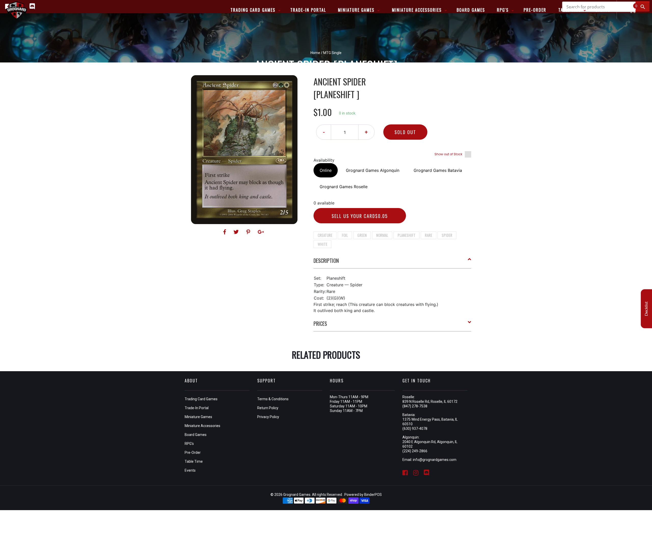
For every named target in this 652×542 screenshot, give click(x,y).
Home (315, 53)
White (322, 244)
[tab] (392, 262)
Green (362, 235)
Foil (345, 235)
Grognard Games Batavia (438, 170)
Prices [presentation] (320, 323)
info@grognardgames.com (434, 460)
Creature (325, 235)
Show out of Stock (448, 154)
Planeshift (406, 235)
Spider (447, 235)
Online (326, 170)
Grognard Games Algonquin (372, 170)
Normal (382, 235)
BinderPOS (373, 495)
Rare (428, 235)
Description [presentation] (326, 260)
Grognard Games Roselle (344, 186)
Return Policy (267, 408)
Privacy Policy (268, 417)
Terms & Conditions (273, 399)
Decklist (646, 309)
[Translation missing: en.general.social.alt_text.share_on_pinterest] (249, 232)
